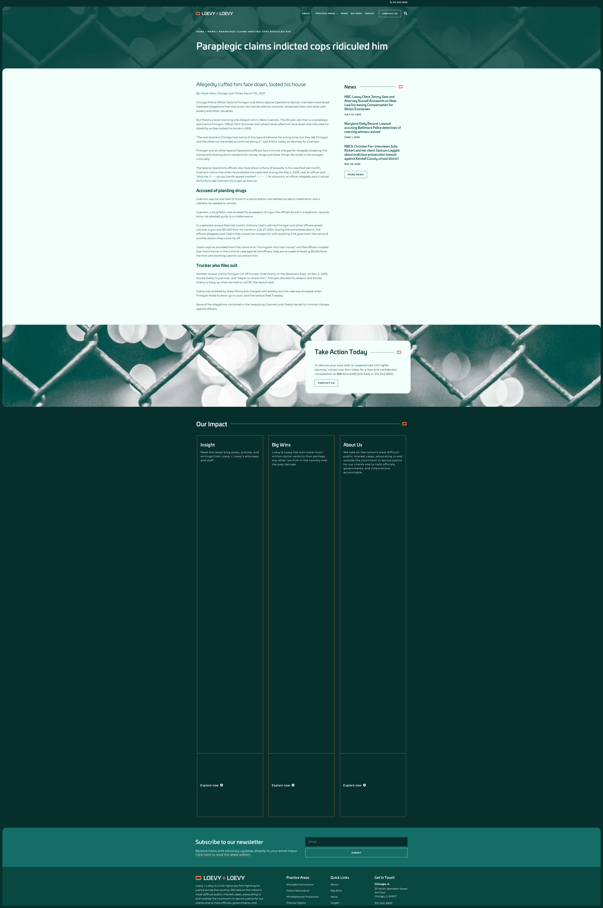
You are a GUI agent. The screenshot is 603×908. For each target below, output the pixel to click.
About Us (352, 444)
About (334, 884)
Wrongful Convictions (300, 884)
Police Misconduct (298, 890)
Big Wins (281, 444)
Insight (208, 444)
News (212, 31)
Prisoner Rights (296, 902)
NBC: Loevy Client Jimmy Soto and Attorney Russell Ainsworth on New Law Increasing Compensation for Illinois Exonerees (370, 102)
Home (200, 31)
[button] (311, 13)
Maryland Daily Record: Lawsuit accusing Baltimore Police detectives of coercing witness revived (372, 127)
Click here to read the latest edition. (223, 855)
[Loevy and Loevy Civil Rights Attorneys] (220, 878)
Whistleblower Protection (302, 896)
